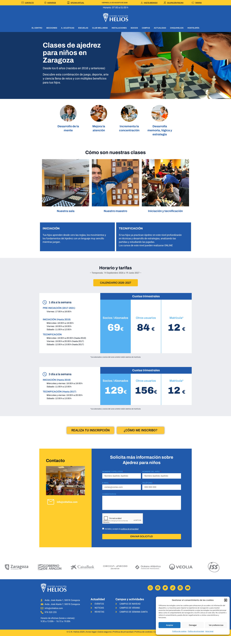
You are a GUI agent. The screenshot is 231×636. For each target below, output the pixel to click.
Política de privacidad (196, 631)
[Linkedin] (180, 587)
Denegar (193, 625)
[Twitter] (165, 587)
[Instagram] (150, 587)
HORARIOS (51, 3)
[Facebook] (157, 587)
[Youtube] (187, 587)
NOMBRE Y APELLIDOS (112, 472)
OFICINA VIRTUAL (77, 3)
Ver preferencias (216, 625)
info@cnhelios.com (67, 502)
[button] (225, 600)
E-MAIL (105, 483)
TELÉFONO (147, 483)
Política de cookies (179, 631)
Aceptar (169, 625)
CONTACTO (29, 3)
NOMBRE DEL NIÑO (151, 472)
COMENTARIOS (109, 494)
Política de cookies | (144, 632)
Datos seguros (104, 632)
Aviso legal (209, 631)
